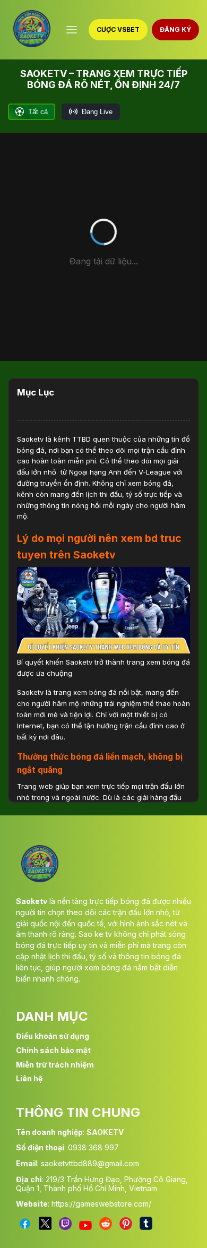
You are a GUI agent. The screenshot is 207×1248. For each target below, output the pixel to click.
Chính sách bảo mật (53, 1050)
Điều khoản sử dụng (52, 1035)
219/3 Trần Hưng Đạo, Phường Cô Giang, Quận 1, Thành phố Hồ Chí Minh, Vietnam (102, 1184)
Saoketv (30, 439)
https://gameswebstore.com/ (101, 1203)
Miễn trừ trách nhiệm (55, 1064)
